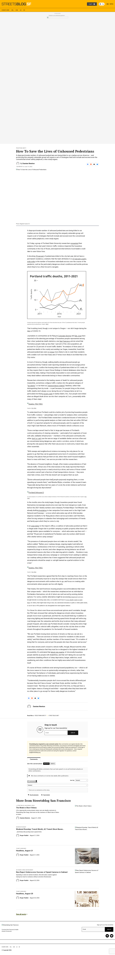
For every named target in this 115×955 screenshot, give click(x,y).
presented (74, 243)
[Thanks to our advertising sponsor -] (57, 80)
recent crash (47, 394)
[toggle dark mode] (102, 4)
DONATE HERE (5, 10)
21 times (51, 352)
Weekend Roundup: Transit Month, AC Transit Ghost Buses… (40, 829)
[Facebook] (107, 935)
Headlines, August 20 (24, 894)
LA (20, 10)
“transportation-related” (56, 386)
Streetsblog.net (54, 715)
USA (17, 10)
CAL (12, 10)
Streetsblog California (24, 805)
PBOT (47, 324)
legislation (43, 510)
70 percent (40, 256)
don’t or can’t (36, 438)
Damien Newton (29, 163)
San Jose (78, 336)
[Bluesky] (111, 935)
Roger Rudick (24, 835)
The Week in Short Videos (26, 808)
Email (47, 732)
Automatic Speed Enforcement (24, 869)
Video (33, 805)
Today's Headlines (21, 848)
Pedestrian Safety (21, 148)
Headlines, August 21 (24, 851)
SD (24, 10)
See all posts (21, 914)
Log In (90, 4)
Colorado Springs (64, 336)
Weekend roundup (21, 826)
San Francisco (65, 341)
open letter (35, 526)
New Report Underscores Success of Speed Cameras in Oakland (42, 872)
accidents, (31, 386)
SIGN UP (73, 732)
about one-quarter (57, 652)
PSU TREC (33, 408)
